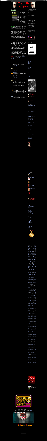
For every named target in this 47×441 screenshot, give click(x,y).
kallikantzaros (34, 310)
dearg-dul (28, 281)
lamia (31, 262)
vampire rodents (29, 354)
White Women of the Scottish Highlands (31, 328)
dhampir (33, 256)
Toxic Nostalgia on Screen (30, 129)
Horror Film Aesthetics (30, 225)
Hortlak (30, 321)
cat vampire (30, 261)
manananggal (29, 271)
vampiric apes (34, 354)
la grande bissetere (31, 311)
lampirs (30, 339)
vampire (14, 58)
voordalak (32, 303)
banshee (29, 308)
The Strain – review (31, 177)
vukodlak (28, 292)
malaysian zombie (29, 341)
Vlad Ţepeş (32, 249)
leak (31, 339)
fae (32, 290)
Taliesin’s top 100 (31, 192)
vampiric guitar (29, 357)
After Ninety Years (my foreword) (31, 122)
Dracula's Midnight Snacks (30, 119)
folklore (32, 266)
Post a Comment (13, 100)
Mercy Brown (31, 280)
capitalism (29, 262)
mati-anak (29, 342)
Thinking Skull (29, 210)
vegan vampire (29, 289)
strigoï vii (30, 274)
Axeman (31, 318)
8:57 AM (19, 57)
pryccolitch (29, 346)
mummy (35, 254)
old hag (28, 282)
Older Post (25, 101)
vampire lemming (30, 315)
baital (30, 331)
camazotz (34, 294)
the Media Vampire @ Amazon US (31, 116)
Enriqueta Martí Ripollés (32, 320)
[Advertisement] (32, 159)
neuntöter (32, 344)
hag (34, 290)
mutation (33, 285)
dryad (33, 334)
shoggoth (32, 313)
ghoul (30, 259)
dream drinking (29, 334)
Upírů (33, 326)
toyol (32, 300)
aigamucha (32, 329)
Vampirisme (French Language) (31, 206)
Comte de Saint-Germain (30, 279)
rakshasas (32, 346)
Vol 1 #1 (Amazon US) (30, 137)
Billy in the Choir (34, 318)
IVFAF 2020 (29, 266)
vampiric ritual (29, 359)
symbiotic (28, 300)
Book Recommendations (32, 173)
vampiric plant (32, 264)
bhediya (34, 331)
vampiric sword (30, 360)
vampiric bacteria (29, 355)
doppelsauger (34, 333)
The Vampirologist (29, 221)
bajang (32, 331)
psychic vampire (33, 298)
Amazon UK (30, 410)
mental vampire (32, 342)
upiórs (28, 351)
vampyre (31, 276)
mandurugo (33, 341)
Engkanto (28, 320)
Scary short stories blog (30, 213)
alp (31, 284)
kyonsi (29, 255)
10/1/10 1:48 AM (15, 87)
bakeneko (35, 276)
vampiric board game (34, 355)
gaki (30, 336)
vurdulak (33, 362)
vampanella (34, 352)
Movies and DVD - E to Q (30, 62)
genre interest (29, 248)
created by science (30, 250)
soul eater (33, 259)
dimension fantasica (30, 218)
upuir (34, 351)
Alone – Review (13, 10)
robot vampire (34, 282)
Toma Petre (31, 326)
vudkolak (28, 362)
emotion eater (29, 287)
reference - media (33, 253)
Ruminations (29, 68)
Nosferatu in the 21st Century (31, 126)
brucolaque (33, 308)
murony (28, 297)
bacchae (28, 331)
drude (31, 334)
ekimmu (35, 334)
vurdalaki (30, 362)
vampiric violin (34, 360)
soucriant (34, 299)
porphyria (32, 271)
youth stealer (31, 272)
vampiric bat (29, 316)
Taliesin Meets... (29, 67)
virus (32, 255)
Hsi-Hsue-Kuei (33, 321)
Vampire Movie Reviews (30, 205)
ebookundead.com (23, 56)
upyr (35, 285)
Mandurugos (32, 323)
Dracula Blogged (29, 217)
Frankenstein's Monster (30, 251)
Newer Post (12, 101)
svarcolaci (33, 349)
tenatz (35, 349)
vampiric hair (32, 357)
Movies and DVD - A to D (30, 61)
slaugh (34, 347)
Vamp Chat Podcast (30, 227)
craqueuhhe (31, 333)
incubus (31, 267)
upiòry (31, 351)
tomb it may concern (30, 222)
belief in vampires (31, 247)
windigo (35, 303)
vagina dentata (29, 352)
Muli (34, 323)
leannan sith (34, 339)
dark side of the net (30, 215)
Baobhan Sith (30, 293)
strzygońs (28, 349)
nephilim (34, 281)
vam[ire (31, 352)
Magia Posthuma (29, 323)
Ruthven (34, 261)
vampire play (34, 315)
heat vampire (34, 336)
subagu (30, 349)
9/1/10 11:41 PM (15, 77)
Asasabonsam (29, 318)
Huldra (34, 305)
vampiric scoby (32, 359)
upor (33, 351)
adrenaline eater (29, 329)
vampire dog (33, 274)
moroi (34, 287)
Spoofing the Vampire (30, 125)
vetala (29, 303)
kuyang (28, 311)
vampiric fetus (32, 316)
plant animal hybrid (29, 313)
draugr (29, 277)
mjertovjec (35, 342)
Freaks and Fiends (30, 216)
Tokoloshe (28, 326)
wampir (35, 362)
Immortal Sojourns (29, 212)
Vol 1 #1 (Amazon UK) (30, 138)
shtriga (34, 313)
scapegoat (31, 299)
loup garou (35, 311)
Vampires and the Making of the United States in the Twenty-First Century (31, 132)
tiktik (30, 300)
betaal (30, 308)
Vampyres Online (29, 220)
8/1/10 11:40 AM (15, 70)
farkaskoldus (29, 336)
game (32, 336)
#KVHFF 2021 (34, 292)
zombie (30, 245)
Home (19, 101)
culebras (31, 295)
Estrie (32, 305)
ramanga (34, 346)
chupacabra (34, 263)
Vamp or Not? (29, 66)
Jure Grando (33, 289)
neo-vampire (29, 344)
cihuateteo (29, 295)
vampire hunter (29, 254)
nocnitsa (34, 344)
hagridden (31, 281)
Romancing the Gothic (30, 207)
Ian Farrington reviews (30, 226)
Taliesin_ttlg (14, 95)
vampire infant (30, 258)
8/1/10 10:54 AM (15, 65)
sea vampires (32, 347)
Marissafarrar (14, 72)
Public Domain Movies (30, 211)
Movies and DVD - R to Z (30, 63)
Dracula (28, 75)
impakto (30, 310)
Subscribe (31, 52)
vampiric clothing (31, 302)
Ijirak (35, 321)
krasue (35, 272)
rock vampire (29, 347)
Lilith (32, 254)
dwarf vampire (29, 290)
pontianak (31, 282)
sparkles (31, 263)
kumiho (28, 339)
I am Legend (29, 76)
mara (35, 341)
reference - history (33, 269)
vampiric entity (33, 277)
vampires (32, 354)
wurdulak (31, 292)
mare (30, 285)
